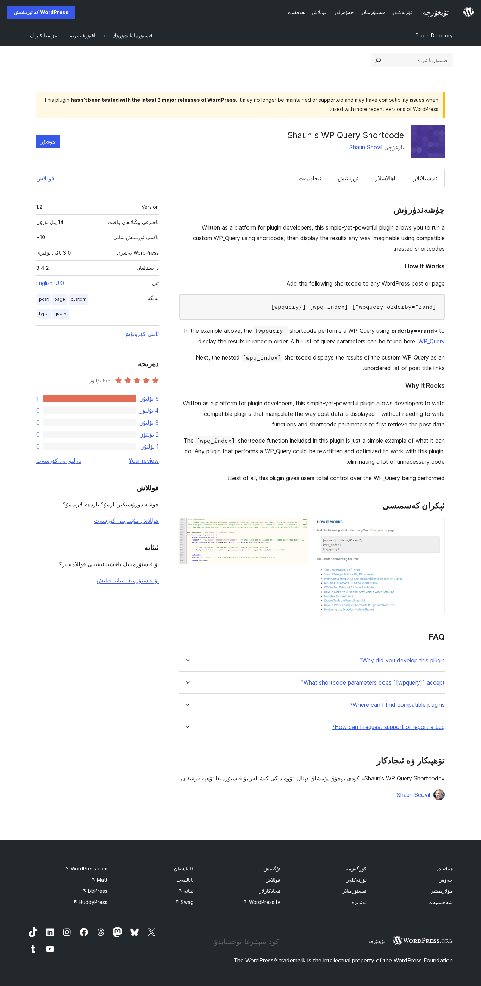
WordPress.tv (261, 902)
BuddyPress (90, 902)
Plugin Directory (434, 35)
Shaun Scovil (365, 147)
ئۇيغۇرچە (377, 941)
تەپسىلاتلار (425, 178)
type (44, 313)
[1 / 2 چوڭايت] (435, 527)
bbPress (94, 891)
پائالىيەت (185, 880)
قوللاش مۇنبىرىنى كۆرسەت (126, 520)
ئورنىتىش (348, 178)
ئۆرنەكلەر (356, 880)
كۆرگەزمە (356, 869)
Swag (184, 902)
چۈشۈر (48, 141)
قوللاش (45, 178)
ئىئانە (186, 891)
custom (78, 299)
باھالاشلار (386, 178)
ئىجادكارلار (269, 891)
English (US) (50, 283)
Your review (144, 460)
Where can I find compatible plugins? (397, 704)
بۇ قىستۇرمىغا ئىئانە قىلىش (127, 580)
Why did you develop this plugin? (402, 660)
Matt (99, 880)
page (59, 299)
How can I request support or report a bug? (388, 727)
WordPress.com (86, 869)
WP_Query (431, 341)
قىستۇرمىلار (355, 891)
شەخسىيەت (440, 902)
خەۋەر (446, 880)
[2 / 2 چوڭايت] (299, 527)
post (44, 299)
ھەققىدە (444, 869)
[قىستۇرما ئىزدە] (378, 60)
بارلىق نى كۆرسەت (58, 460)
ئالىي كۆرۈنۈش (141, 333)
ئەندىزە (359, 902)
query (60, 313)
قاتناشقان (184, 869)
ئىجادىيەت (310, 178)
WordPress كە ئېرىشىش (41, 12)
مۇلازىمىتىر (442, 891)
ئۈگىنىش (271, 869)
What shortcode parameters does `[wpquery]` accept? (373, 682)
